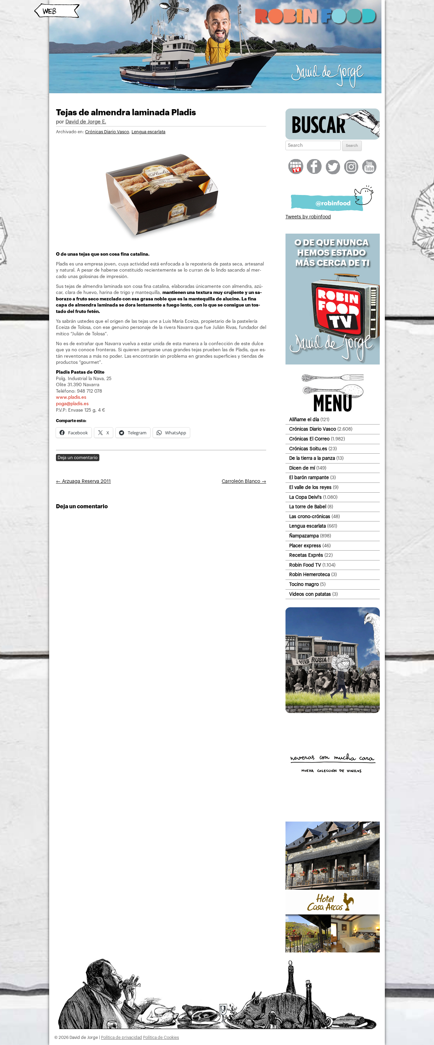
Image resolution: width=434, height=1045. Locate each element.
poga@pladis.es (72, 403)
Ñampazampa (304, 536)
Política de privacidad (121, 1038)
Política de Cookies (161, 1038)
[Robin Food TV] (332, 363)
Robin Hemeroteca (309, 574)
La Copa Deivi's (305, 497)
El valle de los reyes (310, 487)
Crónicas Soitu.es (308, 449)
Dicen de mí (302, 468)
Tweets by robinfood (308, 217)
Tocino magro (304, 584)
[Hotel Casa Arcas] (332, 951)
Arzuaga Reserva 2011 (83, 481)
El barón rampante (309, 477)
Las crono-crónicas (309, 516)
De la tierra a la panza (312, 458)
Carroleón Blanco (244, 481)
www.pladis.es (71, 397)
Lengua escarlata (148, 132)
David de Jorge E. (85, 121)
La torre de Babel (307, 507)
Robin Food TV (305, 565)
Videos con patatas (310, 594)
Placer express (305, 546)
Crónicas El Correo (309, 439)
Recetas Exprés (306, 555)
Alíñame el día (304, 419)
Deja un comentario (78, 457)
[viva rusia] (332, 711)
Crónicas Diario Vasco (107, 132)
